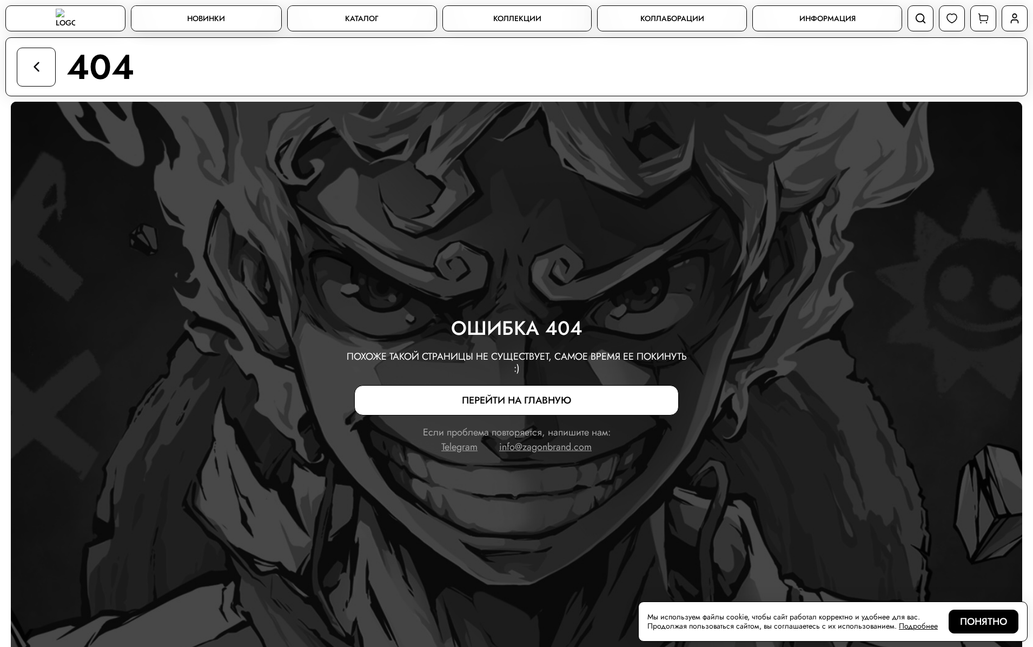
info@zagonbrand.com (545, 447)
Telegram (459, 447)
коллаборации (672, 18)
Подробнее (918, 626)
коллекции (517, 18)
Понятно (983, 622)
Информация (827, 18)
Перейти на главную (516, 400)
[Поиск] (920, 18)
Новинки (206, 18)
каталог (362, 18)
